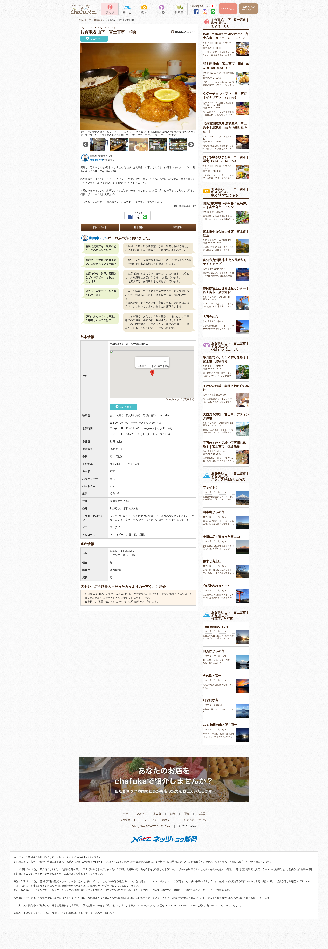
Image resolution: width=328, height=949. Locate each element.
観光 (172, 813)
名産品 (202, 813)
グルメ (140, 813)
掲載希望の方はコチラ (248, 8)
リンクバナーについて (194, 819)
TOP (125, 813)
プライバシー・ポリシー (158, 819)
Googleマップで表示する (180, 399)
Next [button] (191, 144)
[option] (138, 90)
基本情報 (138, 227)
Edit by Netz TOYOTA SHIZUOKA (151, 826)
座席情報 (177, 227)
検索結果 (98, 20)
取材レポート (100, 227)
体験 (186, 813)
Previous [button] (85, 144)
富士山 (157, 813)
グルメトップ (85, 20)
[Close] (165, 361)
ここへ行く (96, 38)
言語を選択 (200, 6)
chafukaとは (228, 8)
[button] (152, 373)
